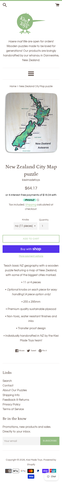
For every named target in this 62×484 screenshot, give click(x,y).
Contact (8, 385)
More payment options (31, 256)
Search (7, 380)
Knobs (25, 219)
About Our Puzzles (15, 390)
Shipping (30, 204)
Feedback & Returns (16, 399)
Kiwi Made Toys (34, 460)
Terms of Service (13, 409)
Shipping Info (11, 395)
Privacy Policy (11, 404)
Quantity (44, 220)
